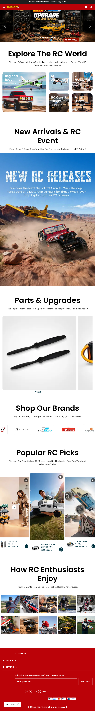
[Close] (18, 704)
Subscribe (85, 681)
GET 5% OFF (10, 704)
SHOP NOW (9, 83)
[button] (4, 6)
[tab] (40, 37)
